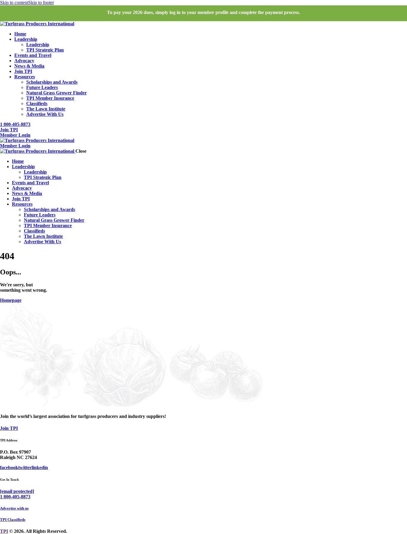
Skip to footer (41, 2)
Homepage (10, 300)
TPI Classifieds (12, 519)
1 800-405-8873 (15, 496)
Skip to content (14, 2)
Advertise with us (14, 508)
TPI (4, 531)
